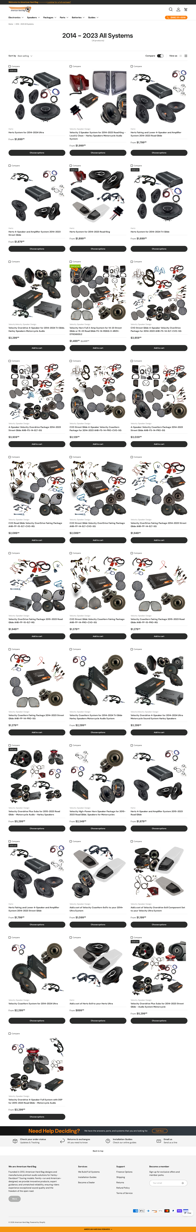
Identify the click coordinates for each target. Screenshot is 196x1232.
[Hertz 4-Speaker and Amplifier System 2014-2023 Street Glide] (37, 196)
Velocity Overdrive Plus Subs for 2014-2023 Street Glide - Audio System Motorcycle (157, 1005)
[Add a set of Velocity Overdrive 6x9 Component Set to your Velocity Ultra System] (159, 872)
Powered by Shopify (37, 1222)
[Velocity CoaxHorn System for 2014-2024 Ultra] (37, 968)
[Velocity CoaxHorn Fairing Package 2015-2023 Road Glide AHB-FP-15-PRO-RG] (159, 584)
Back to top (98, 1151)
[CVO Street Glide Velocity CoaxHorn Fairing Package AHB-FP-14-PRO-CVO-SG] (98, 584)
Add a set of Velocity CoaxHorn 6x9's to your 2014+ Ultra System (96, 909)
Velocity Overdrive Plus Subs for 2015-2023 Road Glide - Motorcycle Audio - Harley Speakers (34, 813)
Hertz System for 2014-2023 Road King (90, 231)
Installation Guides (87, 1177)
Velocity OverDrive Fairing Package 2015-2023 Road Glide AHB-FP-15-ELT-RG (36, 621)
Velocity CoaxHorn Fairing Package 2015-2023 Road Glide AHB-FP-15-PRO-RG (158, 621)
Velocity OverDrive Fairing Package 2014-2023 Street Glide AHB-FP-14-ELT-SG (158, 525)
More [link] (14, 1199)
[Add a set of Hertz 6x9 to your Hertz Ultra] (98, 968)
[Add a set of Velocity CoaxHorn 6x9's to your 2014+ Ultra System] (98, 872)
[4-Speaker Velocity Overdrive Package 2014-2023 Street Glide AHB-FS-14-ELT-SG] (37, 391)
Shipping (120, 1177)
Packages (48, 17)
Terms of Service (124, 1193)
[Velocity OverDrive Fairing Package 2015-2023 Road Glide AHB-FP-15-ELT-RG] (37, 584)
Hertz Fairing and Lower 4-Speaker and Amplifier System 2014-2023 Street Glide (34, 909)
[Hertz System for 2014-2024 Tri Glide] (159, 196)
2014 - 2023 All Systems (24, 24)
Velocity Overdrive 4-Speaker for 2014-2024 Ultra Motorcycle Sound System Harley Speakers (157, 717)
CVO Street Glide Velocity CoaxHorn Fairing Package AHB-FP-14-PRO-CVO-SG (97, 621)
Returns (120, 1182)
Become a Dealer (86, 1182)
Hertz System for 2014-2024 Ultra (26, 132)
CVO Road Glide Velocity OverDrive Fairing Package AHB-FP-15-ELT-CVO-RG (35, 525)
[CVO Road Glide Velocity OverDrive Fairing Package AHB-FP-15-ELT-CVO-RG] (37, 487)
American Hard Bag (22, 1222)
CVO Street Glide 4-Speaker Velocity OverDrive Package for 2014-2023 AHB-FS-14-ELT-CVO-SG (156, 329)
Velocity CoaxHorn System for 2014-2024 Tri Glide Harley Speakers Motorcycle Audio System (96, 717)
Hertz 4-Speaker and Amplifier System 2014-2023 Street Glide (35, 233)
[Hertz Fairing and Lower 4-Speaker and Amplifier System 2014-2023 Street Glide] (37, 872)
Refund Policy (123, 1187)
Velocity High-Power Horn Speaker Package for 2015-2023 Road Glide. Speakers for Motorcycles (97, 813)
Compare (150, 55)
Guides (91, 17)
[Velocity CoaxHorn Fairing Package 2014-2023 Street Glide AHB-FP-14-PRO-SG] (37, 680)
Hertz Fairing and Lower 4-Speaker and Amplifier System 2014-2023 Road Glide (156, 134)
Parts (62, 17)
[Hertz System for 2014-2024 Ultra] (37, 97)
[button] (98, 1229)
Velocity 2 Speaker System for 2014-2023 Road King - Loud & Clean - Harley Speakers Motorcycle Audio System (98, 135)
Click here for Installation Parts (58, 2)
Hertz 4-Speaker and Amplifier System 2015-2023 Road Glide (157, 813)
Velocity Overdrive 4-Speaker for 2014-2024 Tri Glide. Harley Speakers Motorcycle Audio (37, 329)
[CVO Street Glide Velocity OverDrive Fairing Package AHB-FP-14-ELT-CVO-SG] (98, 487)
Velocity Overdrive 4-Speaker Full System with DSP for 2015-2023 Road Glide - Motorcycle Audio (35, 1101)
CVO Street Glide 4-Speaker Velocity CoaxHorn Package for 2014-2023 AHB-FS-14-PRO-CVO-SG (95, 429)
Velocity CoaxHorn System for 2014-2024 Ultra (33, 1003)
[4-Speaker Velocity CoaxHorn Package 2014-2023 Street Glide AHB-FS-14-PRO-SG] (159, 391)
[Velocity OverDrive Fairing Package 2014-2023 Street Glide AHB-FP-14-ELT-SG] (159, 487)
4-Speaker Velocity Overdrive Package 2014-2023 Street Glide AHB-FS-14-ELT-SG (35, 429)
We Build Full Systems (89, 1171)
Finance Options (124, 1171)
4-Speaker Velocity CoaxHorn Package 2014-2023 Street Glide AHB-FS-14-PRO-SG (157, 429)
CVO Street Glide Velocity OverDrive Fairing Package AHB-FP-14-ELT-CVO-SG (97, 525)
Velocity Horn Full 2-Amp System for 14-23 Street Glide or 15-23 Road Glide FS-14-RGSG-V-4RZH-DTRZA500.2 (96, 331)
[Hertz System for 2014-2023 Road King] (98, 196)
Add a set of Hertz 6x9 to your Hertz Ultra (91, 1003)
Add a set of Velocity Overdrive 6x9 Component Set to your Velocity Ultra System (158, 909)
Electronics (15, 17)
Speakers (32, 17)
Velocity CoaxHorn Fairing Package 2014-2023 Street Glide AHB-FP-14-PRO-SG (36, 717)
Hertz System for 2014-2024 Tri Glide (150, 231)
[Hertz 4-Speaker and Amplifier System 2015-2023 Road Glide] (159, 776)
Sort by (12, 55)
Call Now (160, 1131)
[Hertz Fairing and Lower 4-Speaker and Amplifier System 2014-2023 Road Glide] (159, 97)
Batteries (77, 17)
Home (11, 24)
